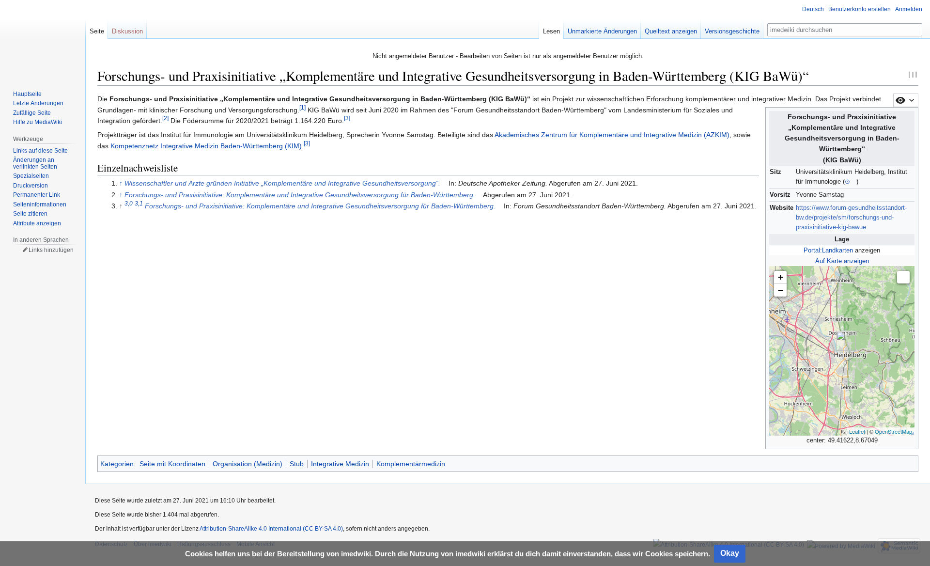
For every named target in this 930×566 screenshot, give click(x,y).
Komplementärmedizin (410, 464)
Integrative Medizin (340, 464)
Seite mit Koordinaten (172, 464)
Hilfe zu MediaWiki (37, 122)
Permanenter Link (36, 194)
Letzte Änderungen (38, 103)
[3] (347, 118)
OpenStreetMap (893, 431)
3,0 (128, 204)
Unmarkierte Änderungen (602, 31)
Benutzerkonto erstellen (859, 9)
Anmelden (908, 9)
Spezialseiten (31, 176)
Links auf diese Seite (40, 150)
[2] (165, 118)
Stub (297, 464)
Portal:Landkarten (828, 250)
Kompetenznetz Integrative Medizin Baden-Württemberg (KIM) (206, 146)
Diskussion (127, 31)
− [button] (780, 290)
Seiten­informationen (39, 204)
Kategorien (117, 464)
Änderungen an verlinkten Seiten (35, 163)
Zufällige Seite (32, 113)
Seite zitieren (30, 213)
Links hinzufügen (51, 250)
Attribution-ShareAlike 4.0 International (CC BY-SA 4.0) (271, 528)
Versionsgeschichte (732, 31)
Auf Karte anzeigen (842, 261)
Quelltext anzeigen (671, 31)
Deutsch (813, 9)
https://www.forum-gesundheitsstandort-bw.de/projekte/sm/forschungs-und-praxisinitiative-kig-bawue (851, 217)
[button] (903, 277)
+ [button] (780, 277)
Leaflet (857, 431)
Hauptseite (27, 94)
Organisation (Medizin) (247, 464)
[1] (302, 107)
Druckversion (30, 185)
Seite (97, 31)
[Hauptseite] (42, 39)
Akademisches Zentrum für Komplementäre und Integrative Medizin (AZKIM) (612, 135)
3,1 (139, 204)
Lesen (551, 31)
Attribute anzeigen (37, 223)
